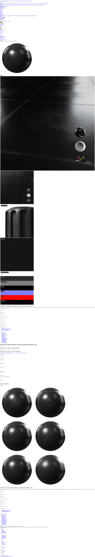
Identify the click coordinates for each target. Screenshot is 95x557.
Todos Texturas (2, 3)
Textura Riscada (4, 523)
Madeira (47, 3)
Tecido (17, 3)
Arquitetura (5, 3)
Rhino (1, 15)
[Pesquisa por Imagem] (1, 28)
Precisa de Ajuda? (2, 18)
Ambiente (5, 6)
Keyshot (15, 15)
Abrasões (3, 517)
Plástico (31, 3)
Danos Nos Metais (4, 341)
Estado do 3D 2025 (4, 544)
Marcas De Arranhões (4, 336)
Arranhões (3, 334)
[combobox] (47, 27)
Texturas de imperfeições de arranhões (6, 329)
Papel (27, 3)
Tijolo (9, 3)
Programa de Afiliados (4, 542)
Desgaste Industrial (4, 521)
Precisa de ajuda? (4, 550)
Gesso (29, 3)
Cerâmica (11, 3)
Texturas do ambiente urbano (5, 511)
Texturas (1, 24)
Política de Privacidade (7, 556)
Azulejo (41, 3)
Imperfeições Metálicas (4, 342)
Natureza (26, 3)
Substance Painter (33, 15)
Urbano (45, 3)
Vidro (20, 3)
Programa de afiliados (2, 17)
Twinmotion (24, 15)
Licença (11, 556)
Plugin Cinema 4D (4, 537)
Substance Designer (28, 15)
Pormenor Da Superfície (4, 339)
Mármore (22, 3)
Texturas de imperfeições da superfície (6, 328)
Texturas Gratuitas (4, 531)
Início (1, 39)
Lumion (13, 15)
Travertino (43, 3)
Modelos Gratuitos (4, 532)
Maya (1, 13)
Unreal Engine (21, 15)
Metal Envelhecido (4, 333)
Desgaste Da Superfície (4, 335)
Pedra (32, 3)
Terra (15, 3)
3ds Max (1, 10)
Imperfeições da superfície (36, 3)
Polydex (36, 15)
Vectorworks (7, 15)
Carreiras (3, 543)
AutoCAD (4, 15)
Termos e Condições (2, 556)
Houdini (1, 14)
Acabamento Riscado (4, 519)
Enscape (17, 15)
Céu (8, 6)
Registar (3, 547)
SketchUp (2, 14)
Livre (18, 3)
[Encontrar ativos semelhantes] (1, 75)
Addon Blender (3, 535)
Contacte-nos (3, 551)
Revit (2, 15)
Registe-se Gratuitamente (3, 527)
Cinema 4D (1, 12)
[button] (47, 2)
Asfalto (8, 3)
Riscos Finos (3, 337)
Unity (18, 15)
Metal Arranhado (4, 340)
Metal (24, 3)
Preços (1, 16)
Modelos (1, 25)
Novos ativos (1, 7)
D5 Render (10, 15)
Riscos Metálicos (4, 338)
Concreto (14, 3)
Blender (1, 9)
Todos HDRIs (2, 6)
